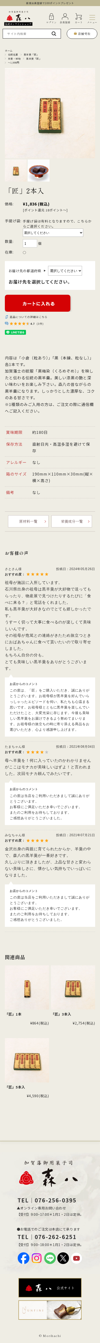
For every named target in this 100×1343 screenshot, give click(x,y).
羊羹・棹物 (14, 58)
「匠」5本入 (15, 1086)
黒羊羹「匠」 (31, 54)
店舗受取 (84, 34)
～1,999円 (13, 62)
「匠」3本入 (61, 1014)
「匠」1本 (13, 1014)
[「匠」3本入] (73, 987)
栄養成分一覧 (72, 521)
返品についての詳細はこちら (28, 317)
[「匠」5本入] (27, 1060)
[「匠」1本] (27, 987)
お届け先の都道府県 (27, 270)
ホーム (9, 50)
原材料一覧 (28, 521)
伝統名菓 (13, 54)
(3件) (40, 324)
